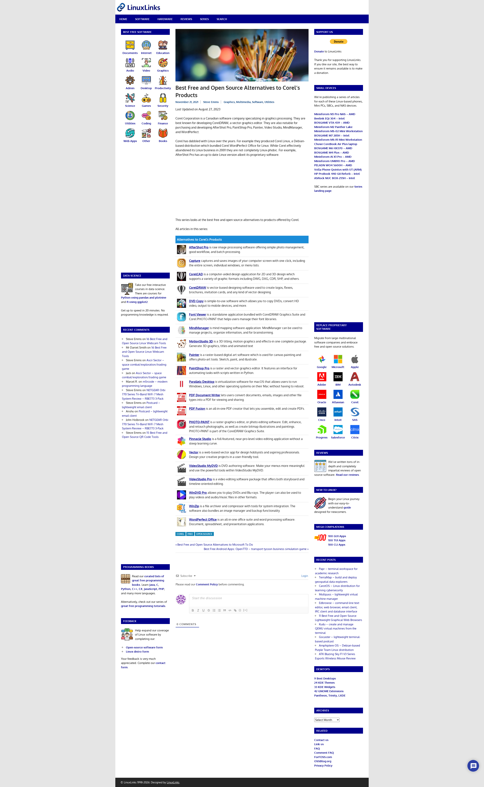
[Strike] (208, 610)
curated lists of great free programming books (148, 580)
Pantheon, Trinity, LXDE (329, 695)
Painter (194, 355)
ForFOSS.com (323, 757)
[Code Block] (230, 610)
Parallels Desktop (201, 382)
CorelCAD (196, 274)
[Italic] (198, 610)
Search (222, 19)
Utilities (269, 102)
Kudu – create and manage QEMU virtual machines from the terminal (335, 628)
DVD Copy (196, 301)
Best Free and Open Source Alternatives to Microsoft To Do (215, 544)
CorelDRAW (197, 287)
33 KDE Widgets (324, 687)
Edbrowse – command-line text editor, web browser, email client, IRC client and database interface (337, 607)
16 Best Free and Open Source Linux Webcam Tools (144, 352)
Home (123, 19)
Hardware (165, 19)
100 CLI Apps (336, 544)
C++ (134, 589)
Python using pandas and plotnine (143, 297)
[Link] (235, 610)
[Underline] (203, 610)
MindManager (199, 328)
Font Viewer (197, 314)
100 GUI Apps (337, 536)
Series (204, 19)
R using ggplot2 (137, 302)
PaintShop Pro (199, 368)
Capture (194, 261)
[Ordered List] (214, 610)
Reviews (186, 19)
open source (204, 534)
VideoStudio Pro (200, 479)
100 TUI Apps (336, 540)
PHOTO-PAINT (199, 422)
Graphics (229, 102)
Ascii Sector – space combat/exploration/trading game (144, 364)
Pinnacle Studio (200, 439)
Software (142, 19)
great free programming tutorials (143, 606)
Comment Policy (207, 584)
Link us (319, 744)
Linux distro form (137, 651)
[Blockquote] (224, 610)
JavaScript (150, 589)
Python (125, 589)
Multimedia (243, 102)
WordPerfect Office (203, 519)
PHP (161, 589)
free (190, 534)
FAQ (317, 748)
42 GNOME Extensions (329, 691)
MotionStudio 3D (201, 341)
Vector (193, 452)
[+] (245, 610)
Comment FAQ (324, 752)
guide (347, 507)
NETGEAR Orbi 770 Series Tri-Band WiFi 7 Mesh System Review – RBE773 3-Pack (143, 394)
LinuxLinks (173, 782)
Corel (180, 534)
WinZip (194, 506)
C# (140, 589)
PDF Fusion (197, 408)
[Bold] (192, 610)
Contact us (321, 740)
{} (240, 610)
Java (152, 585)
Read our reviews (347, 475)
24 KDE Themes (324, 682)
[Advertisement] (242, 187)
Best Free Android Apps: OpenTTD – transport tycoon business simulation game (255, 549)
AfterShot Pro (199, 247)
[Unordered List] (219, 610)
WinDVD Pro (198, 493)
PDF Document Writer (204, 395)
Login (304, 575)
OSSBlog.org (322, 761)
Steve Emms (211, 102)
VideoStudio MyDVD (203, 466)
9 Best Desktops (325, 678)
